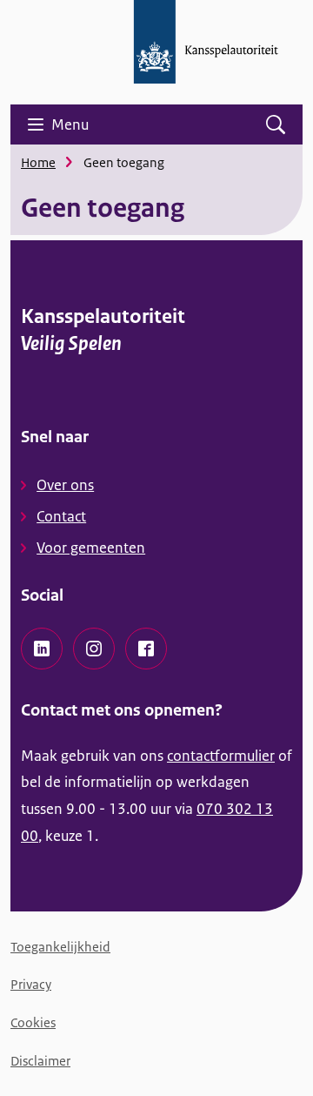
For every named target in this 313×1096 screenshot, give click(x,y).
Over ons (65, 484)
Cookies (33, 1022)
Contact (61, 516)
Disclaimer (40, 1060)
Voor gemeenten (91, 547)
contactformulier (221, 755)
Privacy (30, 984)
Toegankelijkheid (60, 946)
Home (38, 162)
